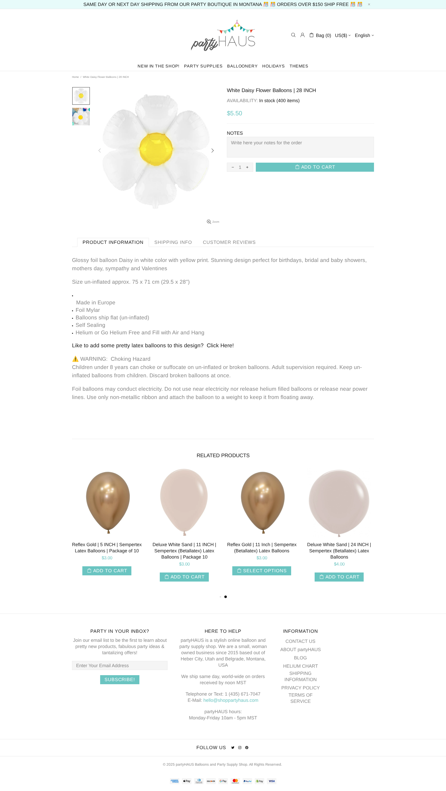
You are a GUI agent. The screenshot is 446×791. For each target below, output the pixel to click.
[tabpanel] (261, 527)
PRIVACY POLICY (300, 687)
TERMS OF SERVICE (301, 698)
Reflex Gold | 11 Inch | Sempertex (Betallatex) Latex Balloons (262, 547)
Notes (235, 133)
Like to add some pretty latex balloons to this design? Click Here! (153, 345)
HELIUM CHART (300, 666)
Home (75, 77)
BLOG (300, 657)
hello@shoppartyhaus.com (230, 700)
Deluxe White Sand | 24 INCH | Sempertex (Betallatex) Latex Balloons (339, 551)
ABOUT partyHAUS (300, 649)
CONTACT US (300, 641)
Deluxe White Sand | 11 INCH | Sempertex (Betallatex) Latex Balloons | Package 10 (184, 551)
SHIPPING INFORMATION (300, 676)
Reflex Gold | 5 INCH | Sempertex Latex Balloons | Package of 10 (107, 547)
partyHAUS (223, 35)
